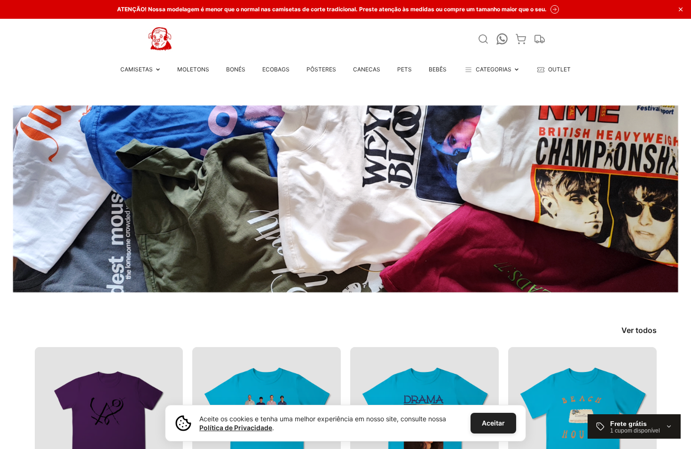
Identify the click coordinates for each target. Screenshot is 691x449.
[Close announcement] (680, 9)
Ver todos (639, 330)
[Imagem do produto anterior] (51, 421)
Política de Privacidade (235, 428)
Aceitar (493, 423)
